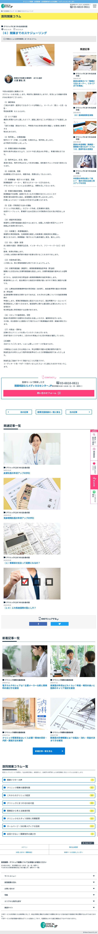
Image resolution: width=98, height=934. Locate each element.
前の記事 (24, 412)
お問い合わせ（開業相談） (24, 852)
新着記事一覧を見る (43, 751)
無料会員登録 (73, 847)
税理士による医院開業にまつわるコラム (21, 39)
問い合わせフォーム (46, 392)
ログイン (24, 847)
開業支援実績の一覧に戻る (48, 412)
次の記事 (73, 412)
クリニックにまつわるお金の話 (15, 26)
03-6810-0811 (81, 7)
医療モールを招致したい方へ (73, 852)
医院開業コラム (8, 11)
